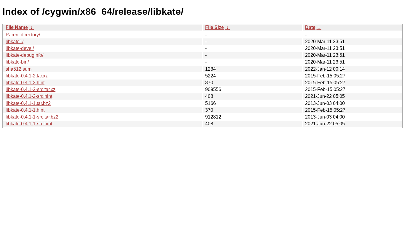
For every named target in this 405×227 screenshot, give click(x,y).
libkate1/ (14, 41)
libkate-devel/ (20, 48)
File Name (17, 27)
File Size (214, 27)
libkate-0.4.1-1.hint (25, 110)
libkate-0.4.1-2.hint (25, 82)
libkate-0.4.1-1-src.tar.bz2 (32, 116)
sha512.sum (18, 69)
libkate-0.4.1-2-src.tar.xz (30, 89)
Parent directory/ (23, 34)
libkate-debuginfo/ (24, 55)
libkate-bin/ (17, 61)
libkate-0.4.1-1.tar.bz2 (28, 103)
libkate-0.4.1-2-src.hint (29, 96)
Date (310, 27)
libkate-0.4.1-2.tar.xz (27, 75)
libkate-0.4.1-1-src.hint (29, 123)
